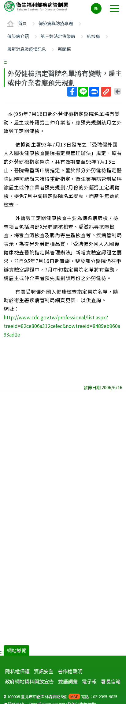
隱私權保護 (17, 671)
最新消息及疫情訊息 (26, 49)
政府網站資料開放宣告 (29, 681)
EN (96, 8)
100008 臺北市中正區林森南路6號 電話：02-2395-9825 (61, 696)
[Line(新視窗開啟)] (83, 92)
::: (5, 61)
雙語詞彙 (68, 681)
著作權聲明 (70, 671)
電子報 (89, 681)
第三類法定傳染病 (58, 36)
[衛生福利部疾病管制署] (37, 6)
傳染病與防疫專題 (56, 23)
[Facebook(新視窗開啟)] (72, 92)
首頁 (22, 23)
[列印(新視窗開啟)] (94, 92)
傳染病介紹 (18, 36)
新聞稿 (64, 49)
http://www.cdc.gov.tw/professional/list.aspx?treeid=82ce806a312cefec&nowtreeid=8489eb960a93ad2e (62, 326)
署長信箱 (110, 681)
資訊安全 (44, 671)
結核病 (93, 36)
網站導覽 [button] (16, 650)
